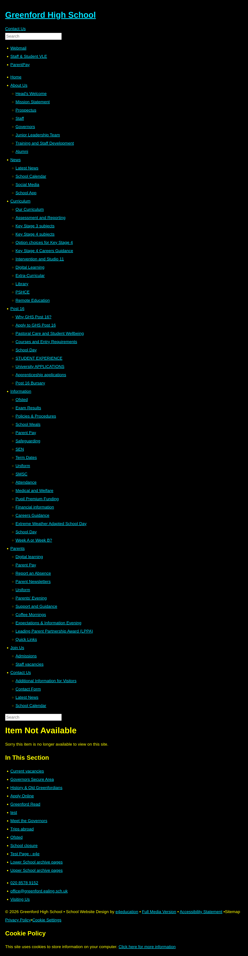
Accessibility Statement (201, 911)
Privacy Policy (18, 920)
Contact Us (15, 28)
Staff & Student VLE (28, 56)
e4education (126, 911)
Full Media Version (159, 911)
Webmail (18, 48)
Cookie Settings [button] (46, 920)
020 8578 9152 (24, 882)
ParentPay (20, 64)
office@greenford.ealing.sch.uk (39, 891)
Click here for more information (147, 946)
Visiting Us (20, 899)
